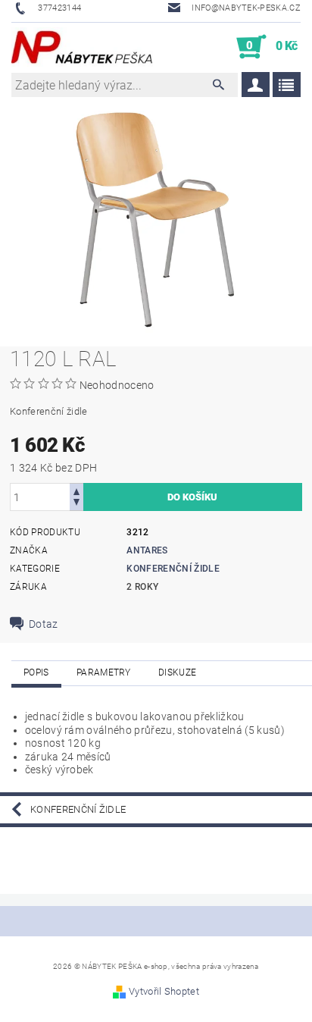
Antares (146, 550)
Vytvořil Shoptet (164, 991)
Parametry (103, 672)
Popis (36, 672)
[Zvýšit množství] (76, 490)
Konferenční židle (172, 568)
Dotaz (43, 624)
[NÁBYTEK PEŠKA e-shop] (82, 47)
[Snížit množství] (76, 504)
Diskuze (177, 672)
